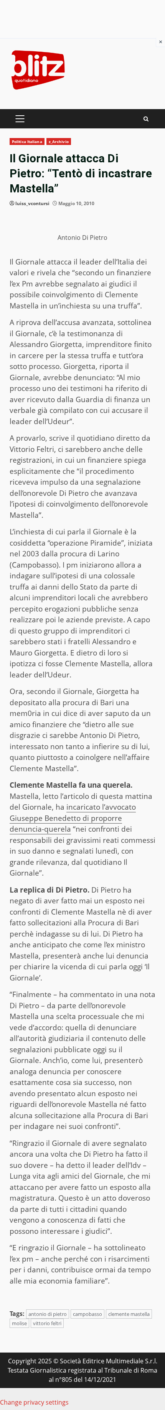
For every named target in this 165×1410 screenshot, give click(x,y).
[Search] (146, 118)
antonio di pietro (47, 1314)
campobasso (87, 1314)
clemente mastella (129, 1314)
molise (19, 1323)
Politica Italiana (27, 141)
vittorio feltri (47, 1323)
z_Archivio (59, 141)
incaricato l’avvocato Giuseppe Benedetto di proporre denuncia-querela (73, 818)
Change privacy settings (34, 1402)
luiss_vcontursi (32, 203)
